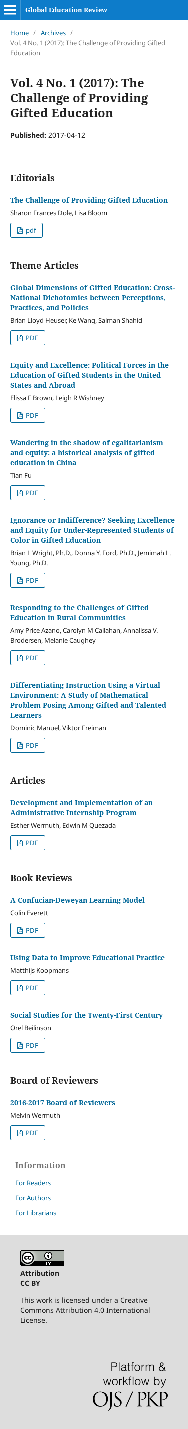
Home (19, 33)
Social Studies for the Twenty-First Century (86, 1015)
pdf (30, 230)
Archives (53, 33)
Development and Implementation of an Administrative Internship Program (81, 808)
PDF (31, 338)
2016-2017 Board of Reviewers (62, 1103)
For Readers (33, 1183)
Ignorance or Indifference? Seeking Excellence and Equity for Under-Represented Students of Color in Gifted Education (92, 530)
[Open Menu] (10, 10)
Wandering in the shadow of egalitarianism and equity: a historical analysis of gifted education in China (86, 453)
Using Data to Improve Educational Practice (87, 957)
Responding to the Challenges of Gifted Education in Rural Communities (79, 612)
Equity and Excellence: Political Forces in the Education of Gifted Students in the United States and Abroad (89, 375)
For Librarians (35, 1213)
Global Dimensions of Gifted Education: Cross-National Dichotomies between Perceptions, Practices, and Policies (92, 297)
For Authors (33, 1198)
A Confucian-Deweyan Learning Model (77, 900)
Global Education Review (66, 10)
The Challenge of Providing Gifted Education (89, 200)
